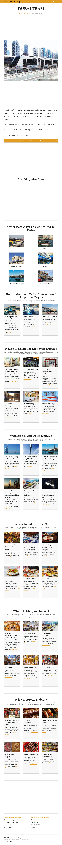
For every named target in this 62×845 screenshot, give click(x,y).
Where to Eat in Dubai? (30, 524)
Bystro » (33, 827)
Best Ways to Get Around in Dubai (31, 141)
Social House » (35, 830)
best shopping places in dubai (12, 817)
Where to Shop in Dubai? (30, 611)
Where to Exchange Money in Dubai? (30, 348)
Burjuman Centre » (9, 825)
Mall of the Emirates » (10, 830)
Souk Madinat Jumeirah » (11, 822)
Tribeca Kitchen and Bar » (38, 820)
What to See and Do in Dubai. (30, 435)
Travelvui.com (12, 838)
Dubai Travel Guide (24, 13)
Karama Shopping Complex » (12, 820)
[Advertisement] (31, 27)
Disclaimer (24, 839)
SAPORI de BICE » (36, 825)
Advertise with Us (16, 839)
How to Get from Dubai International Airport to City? (31, 296)
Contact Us (7, 839)
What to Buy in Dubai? (30, 699)
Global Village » (8, 827)
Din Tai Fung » (35, 822)
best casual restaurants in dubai (40, 817)
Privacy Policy (8, 841)
